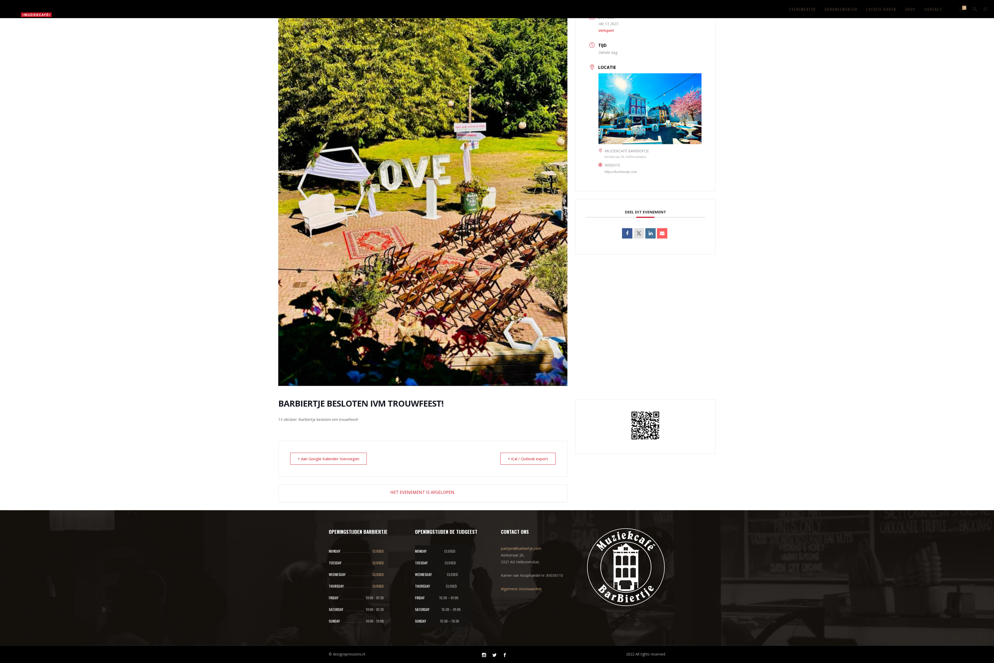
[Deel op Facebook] (627, 233)
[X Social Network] (639, 233)
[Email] (662, 233)
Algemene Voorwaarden (521, 588)
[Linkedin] (650, 233)
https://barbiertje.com (621, 172)
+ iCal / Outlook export (528, 458)
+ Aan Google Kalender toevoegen (328, 458)
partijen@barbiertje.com (521, 548)
